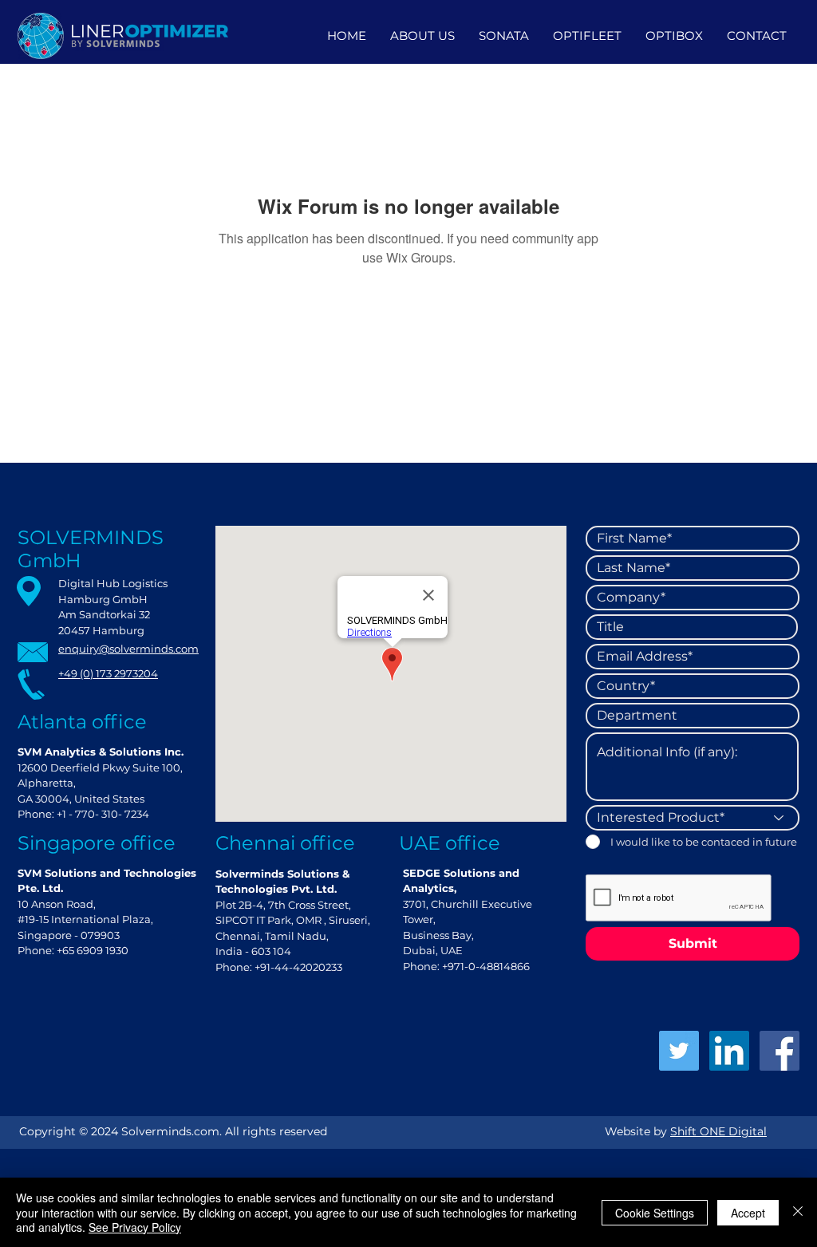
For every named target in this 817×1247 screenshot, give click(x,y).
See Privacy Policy (135, 1227)
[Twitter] (679, 1051)
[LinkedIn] (729, 1051)
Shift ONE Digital (718, 1131)
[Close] (797, 1212)
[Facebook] (779, 1051)
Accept (748, 1213)
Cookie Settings (654, 1213)
